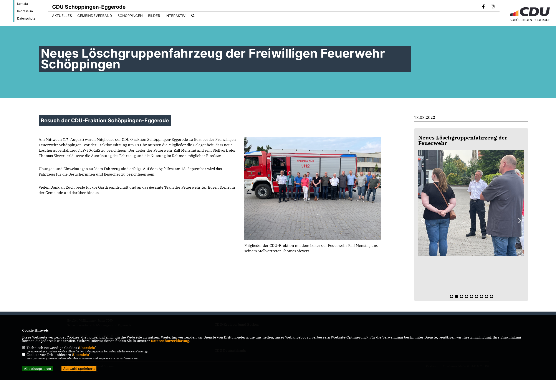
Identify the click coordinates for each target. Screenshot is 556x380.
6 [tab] (476, 296)
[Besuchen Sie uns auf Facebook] (483, 7)
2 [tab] (456, 296)
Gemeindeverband (94, 15)
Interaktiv (175, 15)
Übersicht (87, 347)
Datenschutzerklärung (170, 341)
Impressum (25, 11)
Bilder (154, 15)
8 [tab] (486, 296)
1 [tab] (451, 296)
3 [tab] (461, 296)
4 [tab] (466, 296)
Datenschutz (26, 18)
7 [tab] (481, 296)
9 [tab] (491, 296)
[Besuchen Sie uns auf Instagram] (492, 7)
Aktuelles (62, 15)
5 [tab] (471, 296)
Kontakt (22, 3)
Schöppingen (130, 15)
